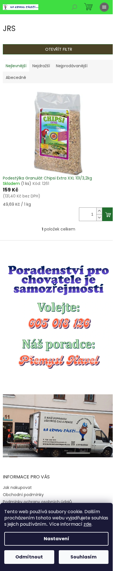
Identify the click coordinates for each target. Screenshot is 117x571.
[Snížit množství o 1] (99, 217)
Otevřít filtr (58, 49)
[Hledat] (74, 7)
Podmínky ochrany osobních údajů (37, 502)
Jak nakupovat (17, 487)
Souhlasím (83, 557)
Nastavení (56, 538)
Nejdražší (41, 66)
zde (87, 524)
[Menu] (104, 7)
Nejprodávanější (71, 66)
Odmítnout (29, 557)
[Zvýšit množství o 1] (99, 211)
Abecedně (16, 77)
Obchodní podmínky (23, 494)
